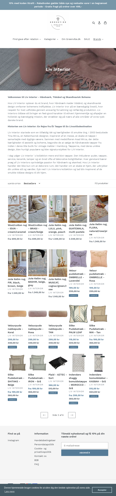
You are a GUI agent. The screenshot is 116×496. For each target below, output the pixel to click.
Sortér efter (14, 184)
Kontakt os (40, 456)
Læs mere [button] (10, 491)
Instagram (13, 440)
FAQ (36, 464)
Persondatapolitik (44, 444)
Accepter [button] (102, 490)
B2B (36, 460)
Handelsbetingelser (45, 440)
